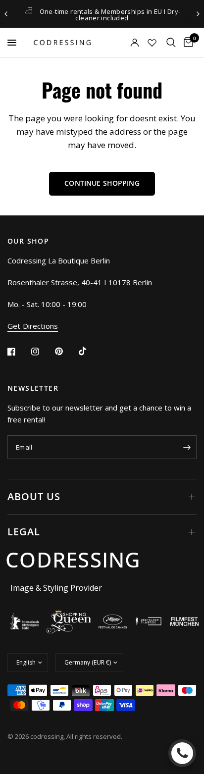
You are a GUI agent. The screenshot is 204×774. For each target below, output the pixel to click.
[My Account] (121, 42)
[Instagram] (42, 351)
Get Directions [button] (32, 326)
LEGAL (23, 531)
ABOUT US (33, 496)
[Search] (171, 42)
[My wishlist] (152, 43)
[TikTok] (90, 351)
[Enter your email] (187, 447)
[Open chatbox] (182, 753)
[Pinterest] (66, 351)
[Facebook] (18, 351)
